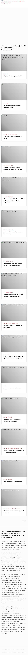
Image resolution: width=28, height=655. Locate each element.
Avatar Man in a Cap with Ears (13, 481)
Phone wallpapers (8, 165)
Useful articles (16, 508)
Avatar (5, 354)
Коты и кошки (14, 134)
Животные (6, 134)
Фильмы (6, 74)
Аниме (5, 448)
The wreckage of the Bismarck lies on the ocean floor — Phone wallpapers (14, 201)
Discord (5, 323)
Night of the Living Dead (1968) (13, 76)
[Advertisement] (14, 27)
